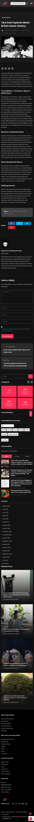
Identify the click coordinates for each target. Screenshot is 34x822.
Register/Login (5, 762)
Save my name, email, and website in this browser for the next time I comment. (16, 329)
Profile (3, 766)
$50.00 (27, 430)
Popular (17, 456)
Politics (3, 749)
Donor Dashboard (5, 774)
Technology (4, 753)
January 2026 (6, 528)
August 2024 (6, 557)
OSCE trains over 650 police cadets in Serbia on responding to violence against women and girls (22, 462)
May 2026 (5, 515)
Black (10, 211)
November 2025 (7, 535)
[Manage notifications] (30, 813)
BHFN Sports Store (6, 787)
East (18, 211)
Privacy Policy (5, 814)
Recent (6, 456)
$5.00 (3, 430)
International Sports (6, 726)
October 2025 (6, 538)
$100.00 (4, 434)
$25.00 (15, 430)
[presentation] (28, 382)
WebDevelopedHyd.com (24, 816)
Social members (5, 771)
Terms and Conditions (21, 812)
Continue (5, 440)
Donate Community (6, 789)
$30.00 (21, 430)
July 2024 (5, 560)
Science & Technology (7, 728)
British (15, 211)
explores (23, 211)
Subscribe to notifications (9, 451)
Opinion (3, 746)
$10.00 (9, 430)
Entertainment (6, 17)
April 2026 (5, 519)
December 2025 (7, 531)
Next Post (6, 360)
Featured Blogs (5, 792)
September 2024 (7, 554)
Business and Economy (7, 719)
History (6, 213)
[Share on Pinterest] (12, 68)
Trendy (27, 456)
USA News (4, 730)
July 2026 (5, 509)
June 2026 (5, 512)
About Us (3, 782)
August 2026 (6, 506)
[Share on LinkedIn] (9, 68)
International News (6, 723)
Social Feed (4, 769)
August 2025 (6, 544)
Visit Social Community (18, 3)
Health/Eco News (5, 744)
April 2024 (5, 563)
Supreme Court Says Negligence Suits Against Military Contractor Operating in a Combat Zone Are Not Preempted (21, 483)
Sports (3, 751)
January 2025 (6, 551)
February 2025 (7, 547)
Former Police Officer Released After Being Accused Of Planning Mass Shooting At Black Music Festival (16, 595)
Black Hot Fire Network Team (11, 251)
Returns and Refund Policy (7, 812)
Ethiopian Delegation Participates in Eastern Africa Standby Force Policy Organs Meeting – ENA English (21, 472)
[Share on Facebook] (2, 68)
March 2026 (6, 522)
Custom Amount (13, 434)
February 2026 (7, 525)
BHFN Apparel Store (6, 785)
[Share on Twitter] (6, 68)
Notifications (4, 764)
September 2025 (7, 541)
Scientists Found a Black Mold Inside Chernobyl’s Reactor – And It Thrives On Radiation (15, 698)
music (11, 213)
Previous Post (11, 347)
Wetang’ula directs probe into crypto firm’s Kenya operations (21, 491)
